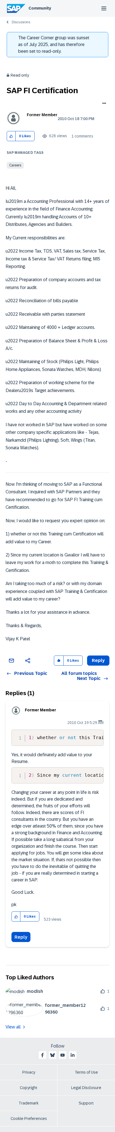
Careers (15, 165)
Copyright (28, 1087)
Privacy (28, 1072)
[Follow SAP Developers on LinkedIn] (72, 1055)
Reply (21, 937)
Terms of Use (86, 1072)
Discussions (21, 22)
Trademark (29, 1103)
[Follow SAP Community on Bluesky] (52, 1055)
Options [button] (103, 104)
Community (39, 8)
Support (86, 1103)
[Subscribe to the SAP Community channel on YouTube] (62, 1055)
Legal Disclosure (86, 1087)
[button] (11, 136)
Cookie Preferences (29, 1118)
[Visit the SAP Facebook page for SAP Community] (42, 1055)
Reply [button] (98, 660)
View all (13, 1027)
